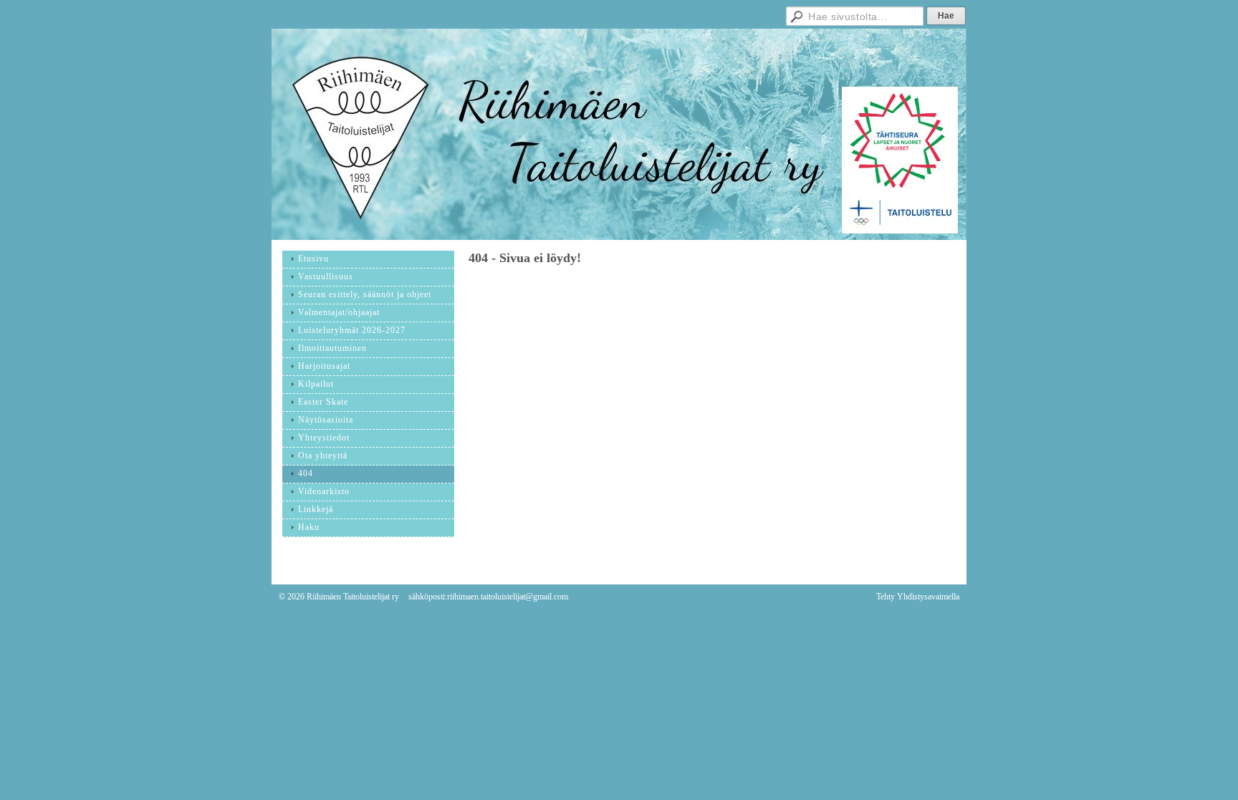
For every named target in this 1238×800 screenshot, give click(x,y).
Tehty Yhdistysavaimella (917, 597)
